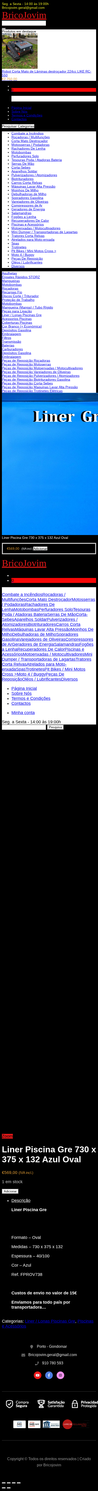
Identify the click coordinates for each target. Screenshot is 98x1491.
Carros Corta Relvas (26, 183)
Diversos (17, 266)
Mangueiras (11, 281)
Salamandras (21, 213)
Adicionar (10, 1191)
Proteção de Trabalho (18, 300)
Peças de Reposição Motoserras (26, 364)
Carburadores (12, 349)
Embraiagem (11, 334)
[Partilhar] (9, 1483)
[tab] (53, 1254)
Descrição (20, 1200)
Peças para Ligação (17, 311)
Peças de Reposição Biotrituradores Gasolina (36, 379)
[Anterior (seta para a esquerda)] (4, 1488)
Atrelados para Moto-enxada (32, 239)
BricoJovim (24, 15)
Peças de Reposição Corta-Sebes (27, 383)
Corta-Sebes (20, 167)
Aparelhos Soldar (24, 171)
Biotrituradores (22, 179)
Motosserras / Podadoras (30, 145)
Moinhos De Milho (25, 190)
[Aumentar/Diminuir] (19, 1483)
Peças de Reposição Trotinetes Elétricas (32, 391)
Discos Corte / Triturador (20, 296)
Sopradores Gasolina (27, 198)
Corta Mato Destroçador (29, 141)
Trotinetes (18, 247)
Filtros (6, 338)
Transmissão (11, 341)
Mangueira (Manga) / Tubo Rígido (27, 307)
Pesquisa (55, 727)
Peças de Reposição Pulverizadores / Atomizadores (40, 376)
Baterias (8, 345)
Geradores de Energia (28, 209)
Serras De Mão (22, 164)
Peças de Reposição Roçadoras (26, 360)
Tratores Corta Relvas (27, 236)
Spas (15, 243)
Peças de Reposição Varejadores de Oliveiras (36, 372)
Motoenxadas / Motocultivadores (35, 228)
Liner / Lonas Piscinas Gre (22, 315)
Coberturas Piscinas (17, 322)
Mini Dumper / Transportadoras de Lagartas (44, 232)
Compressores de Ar (26, 205)
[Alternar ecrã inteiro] (14, 1483)
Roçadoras (10, 288)
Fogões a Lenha (23, 217)
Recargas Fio (12, 292)
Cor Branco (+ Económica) (22, 326)
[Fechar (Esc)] (4, 1483)
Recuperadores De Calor (30, 220)
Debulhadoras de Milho (28, 194)
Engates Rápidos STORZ (21, 277)
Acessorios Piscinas (17, 319)
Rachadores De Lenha (28, 148)
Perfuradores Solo (25, 156)
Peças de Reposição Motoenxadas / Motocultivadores (42, 368)
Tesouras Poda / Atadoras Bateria (36, 160)
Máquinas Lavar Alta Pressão (33, 186)
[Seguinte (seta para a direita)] (9, 1488)
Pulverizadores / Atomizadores (34, 175)
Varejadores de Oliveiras (29, 201)
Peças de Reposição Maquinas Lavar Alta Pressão (40, 387)
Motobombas (12, 284)
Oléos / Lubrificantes (26, 262)
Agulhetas (9, 273)
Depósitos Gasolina (16, 330)
